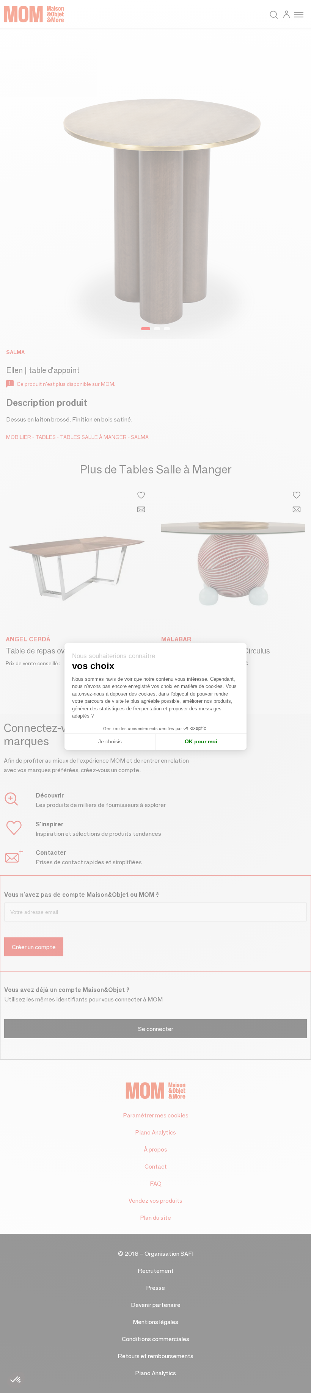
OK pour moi (201, 741)
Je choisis (110, 741)
